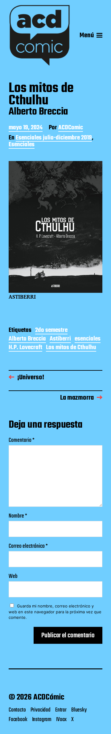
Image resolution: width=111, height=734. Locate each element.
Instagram (41, 719)
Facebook (18, 719)
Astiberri (60, 339)
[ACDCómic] (39, 35)
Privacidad (41, 710)
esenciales (88, 339)
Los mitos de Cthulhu (71, 348)
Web (13, 576)
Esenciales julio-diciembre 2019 (54, 138)
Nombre (18, 516)
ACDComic (70, 128)
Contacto (17, 710)
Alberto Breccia (27, 339)
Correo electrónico (28, 546)
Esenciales (22, 145)
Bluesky (79, 710)
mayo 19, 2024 (26, 128)
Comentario (22, 440)
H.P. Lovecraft (25, 348)
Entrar (61, 710)
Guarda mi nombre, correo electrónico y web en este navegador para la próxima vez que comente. (55, 611)
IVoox (61, 719)
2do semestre (51, 330)
